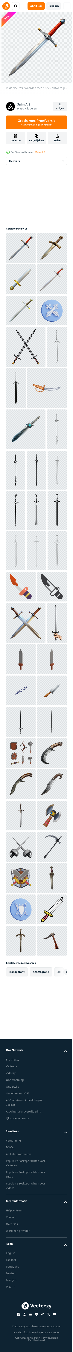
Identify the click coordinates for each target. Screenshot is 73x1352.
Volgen (60, 108)
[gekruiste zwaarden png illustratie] (25, 441)
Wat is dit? (40, 152)
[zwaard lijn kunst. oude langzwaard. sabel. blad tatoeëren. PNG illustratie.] (16, 606)
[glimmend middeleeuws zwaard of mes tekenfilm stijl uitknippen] (21, 310)
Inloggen (53, 6)
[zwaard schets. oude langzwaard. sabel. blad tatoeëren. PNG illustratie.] (36, 605)
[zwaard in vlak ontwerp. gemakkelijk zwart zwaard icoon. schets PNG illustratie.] (21, 1042)
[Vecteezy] (6, 6)
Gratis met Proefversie (37, 122)
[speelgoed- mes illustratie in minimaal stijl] (21, 803)
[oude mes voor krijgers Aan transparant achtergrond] (21, 1136)
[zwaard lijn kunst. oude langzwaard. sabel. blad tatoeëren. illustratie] (16, 482)
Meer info (14, 161)
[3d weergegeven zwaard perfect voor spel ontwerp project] (42, 907)
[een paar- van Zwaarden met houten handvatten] (25, 871)
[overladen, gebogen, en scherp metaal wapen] (21, 1324)
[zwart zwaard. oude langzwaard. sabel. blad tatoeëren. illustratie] (37, 482)
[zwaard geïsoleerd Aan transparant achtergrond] (21, 1230)
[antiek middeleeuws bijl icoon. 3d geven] (21, 1261)
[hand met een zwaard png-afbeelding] (16, 912)
